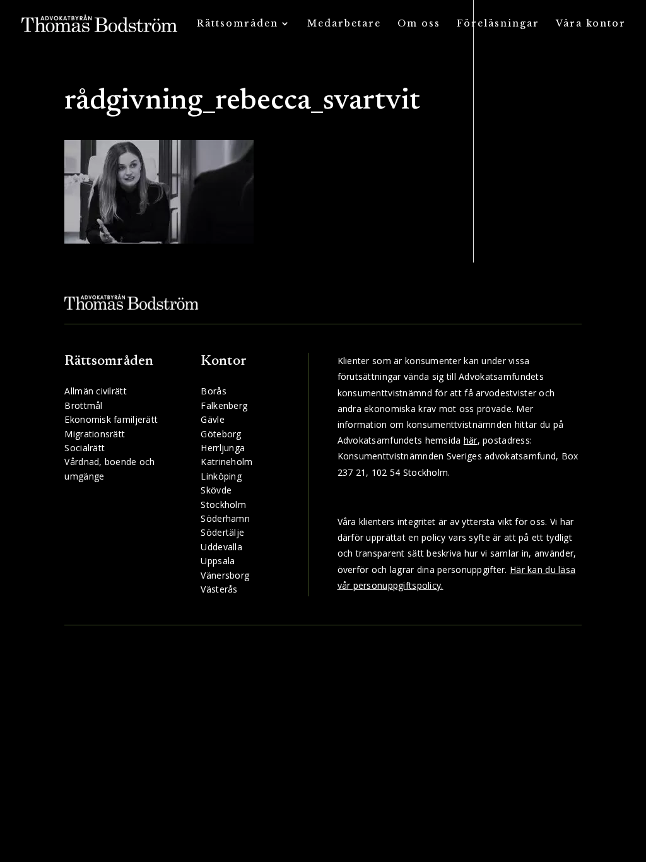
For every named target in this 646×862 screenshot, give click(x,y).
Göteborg (221, 434)
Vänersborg (225, 575)
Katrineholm (226, 462)
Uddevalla (221, 547)
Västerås (219, 589)
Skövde (216, 490)
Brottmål (83, 405)
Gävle (212, 419)
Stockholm (223, 505)
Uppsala (218, 561)
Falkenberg (224, 405)
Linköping (221, 476)
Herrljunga (223, 448)
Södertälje (222, 532)
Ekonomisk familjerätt (111, 419)
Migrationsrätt (94, 434)
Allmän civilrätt (95, 391)
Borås (213, 391)
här (471, 440)
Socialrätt (84, 448)
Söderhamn (225, 518)
